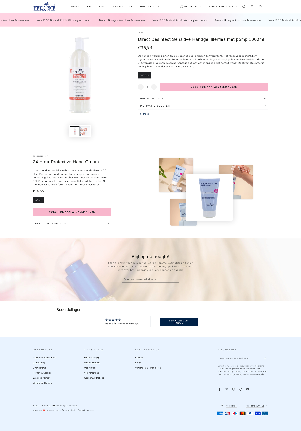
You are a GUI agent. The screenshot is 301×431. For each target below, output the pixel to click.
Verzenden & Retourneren (148, 368)
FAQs (138, 362)
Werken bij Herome (42, 383)
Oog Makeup (90, 368)
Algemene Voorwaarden (44, 357)
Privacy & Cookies (42, 373)
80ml (38, 200)
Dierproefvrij (39, 362)
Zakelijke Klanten (41, 378)
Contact (139, 357)
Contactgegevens (86, 410)
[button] (244, 6)
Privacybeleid (68, 410)
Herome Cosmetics (50, 406)
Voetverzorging (91, 373)
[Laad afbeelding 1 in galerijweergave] (74, 131)
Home (140, 32)
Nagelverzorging (92, 362)
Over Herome (39, 368)
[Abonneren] (177, 279)
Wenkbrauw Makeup (94, 378)
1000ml (144, 75)
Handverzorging (92, 357)
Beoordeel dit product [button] (179, 321)
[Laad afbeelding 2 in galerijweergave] (85, 131)
